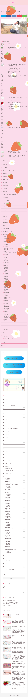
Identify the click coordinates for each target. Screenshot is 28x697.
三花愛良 (5, 176)
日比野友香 (5, 197)
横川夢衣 (5, 219)
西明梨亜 (6, 313)
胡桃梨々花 (6, 306)
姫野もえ (6, 276)
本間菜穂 (6, 295)
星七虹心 (6, 289)
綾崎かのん (6, 305)
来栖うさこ (5, 213)
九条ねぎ (5, 191)
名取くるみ (5, 222)
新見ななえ (6, 286)
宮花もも (6, 278)
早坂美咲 (6, 287)
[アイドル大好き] (14, 2)
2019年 (6, 329)
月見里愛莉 (6, 292)
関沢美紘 (6, 254)
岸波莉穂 (6, 283)
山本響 (5, 281)
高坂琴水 (5, 210)
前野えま (6, 265)
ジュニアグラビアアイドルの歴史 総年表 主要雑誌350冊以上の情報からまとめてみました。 (17, 99)
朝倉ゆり (5, 216)
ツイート (3, 345)
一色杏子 (6, 264)
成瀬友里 (5, 173)
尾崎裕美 (5, 164)
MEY (5, 259)
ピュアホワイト (7, 236)
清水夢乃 (6, 300)
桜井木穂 (5, 204)
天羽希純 (6, 273)
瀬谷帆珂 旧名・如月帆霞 (10, 252)
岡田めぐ (6, 275)
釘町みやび (6, 316)
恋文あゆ (6, 284)
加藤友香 (6, 267)
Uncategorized (6, 241)
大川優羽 (6, 246)
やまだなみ (6, 262)
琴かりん (6, 302)
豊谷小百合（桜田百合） (8, 170)
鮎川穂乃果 (6, 321)
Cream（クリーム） (7, 231)
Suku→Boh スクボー (8, 338)
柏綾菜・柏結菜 (7, 297)
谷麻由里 (6, 314)
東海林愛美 (5, 185)
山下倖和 (6, 279)
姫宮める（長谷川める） (9, 317)
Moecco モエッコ (7, 234)
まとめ (4, 324)
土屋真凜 (6, 270)
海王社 (4, 335)
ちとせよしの (7, 257)
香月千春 (5, 182)
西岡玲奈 (6, 311)
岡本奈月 (5, 188)
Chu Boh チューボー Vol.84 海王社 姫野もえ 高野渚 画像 (17, 156)
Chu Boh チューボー (8, 336)
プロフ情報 (5, 244)
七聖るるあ (6, 256)
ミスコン (5, 327)
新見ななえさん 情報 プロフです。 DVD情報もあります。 (17, 103)
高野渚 (5, 319)
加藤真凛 (6, 268)
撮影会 (4, 332)
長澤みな (6, 249)
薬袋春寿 (6, 309)
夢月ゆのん (6, 271)
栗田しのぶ (5, 179)
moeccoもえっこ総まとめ (14, 358)
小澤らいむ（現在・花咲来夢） (10, 194)
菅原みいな (6, 308)
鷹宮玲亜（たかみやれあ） (10, 248)
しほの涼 (6, 260)
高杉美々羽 (6, 251)
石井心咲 (6, 303)
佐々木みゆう (6, 201)
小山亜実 (5, 167)
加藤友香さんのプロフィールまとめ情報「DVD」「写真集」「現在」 (17, 152)
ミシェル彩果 (6, 228)
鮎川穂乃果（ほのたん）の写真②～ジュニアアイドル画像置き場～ (17, 128)
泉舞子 (4, 225)
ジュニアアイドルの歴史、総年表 (14, 365)
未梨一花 (5, 207)
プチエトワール (7, 238)
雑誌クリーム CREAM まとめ (15, 44)
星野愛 (5, 290)
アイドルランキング (14, 372)
